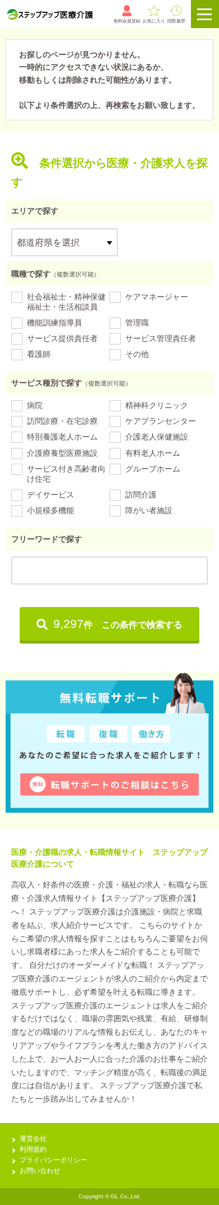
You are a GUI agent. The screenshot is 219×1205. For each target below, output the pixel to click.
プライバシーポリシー (53, 1160)
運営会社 (33, 1139)
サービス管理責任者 (160, 338)
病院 (35, 405)
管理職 (137, 322)
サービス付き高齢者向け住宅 (66, 473)
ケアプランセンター (160, 420)
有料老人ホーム (152, 453)
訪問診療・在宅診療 (62, 420)
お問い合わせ (40, 1171)
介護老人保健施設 (156, 436)
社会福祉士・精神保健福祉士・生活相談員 (66, 301)
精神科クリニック (156, 405)
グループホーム (152, 468)
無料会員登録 (126, 21)
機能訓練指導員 (54, 322)
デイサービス (50, 494)
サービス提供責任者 (62, 338)
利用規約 (33, 1149)
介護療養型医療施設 (62, 453)
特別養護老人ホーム (62, 436)
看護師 (39, 354)
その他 (137, 354)
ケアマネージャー (156, 296)
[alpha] (49, 14)
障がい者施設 (148, 510)
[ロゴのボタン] (205, 14)
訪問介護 (141, 494)
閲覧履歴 (176, 21)
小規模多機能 (50, 510)
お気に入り (154, 21)
